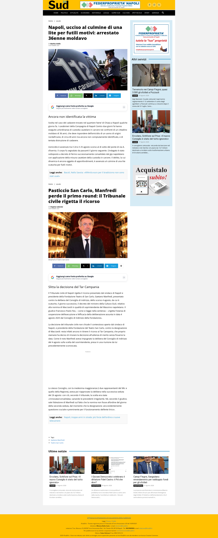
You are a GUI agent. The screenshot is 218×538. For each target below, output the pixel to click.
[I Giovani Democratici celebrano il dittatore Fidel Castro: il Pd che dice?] (108, 465)
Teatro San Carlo (57, 443)
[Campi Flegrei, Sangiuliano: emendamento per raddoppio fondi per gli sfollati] (150, 465)
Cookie (114, 521)
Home (50, 21)
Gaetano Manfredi (58, 440)
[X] (159, 5)
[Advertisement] (87, 369)
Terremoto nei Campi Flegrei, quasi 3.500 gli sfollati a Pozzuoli (149, 91)
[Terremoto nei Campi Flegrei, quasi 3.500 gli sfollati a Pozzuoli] (151, 75)
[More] (121, 266)
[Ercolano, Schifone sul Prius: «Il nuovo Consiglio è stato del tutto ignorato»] (151, 121)
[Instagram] (154, 5)
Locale (58, 21)
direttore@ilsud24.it (121, 526)
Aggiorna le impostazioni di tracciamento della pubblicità (109, 518)
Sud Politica (96, 486)
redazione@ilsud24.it (145, 528)
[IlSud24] (61, 4)
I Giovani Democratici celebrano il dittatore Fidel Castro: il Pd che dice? (108, 479)
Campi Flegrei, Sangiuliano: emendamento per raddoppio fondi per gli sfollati (150, 479)
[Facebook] (149, 5)
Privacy (108, 521)
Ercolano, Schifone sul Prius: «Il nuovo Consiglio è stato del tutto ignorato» (66, 479)
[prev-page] (133, 158)
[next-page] (136, 158)
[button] (163, 13)
